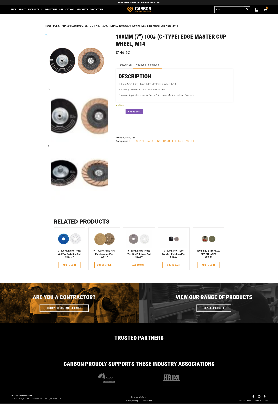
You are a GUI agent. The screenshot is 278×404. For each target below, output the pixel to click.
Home (48, 26)
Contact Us (96, 9)
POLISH (57, 26)
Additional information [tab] (147, 64)
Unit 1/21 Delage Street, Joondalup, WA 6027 (28, 398)
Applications (66, 9)
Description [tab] (126, 64)
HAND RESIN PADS (73, 26)
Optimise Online (145, 400)
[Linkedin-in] (265, 396)
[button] (76, 35)
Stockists (82, 9)
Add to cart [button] (69, 265)
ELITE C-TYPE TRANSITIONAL (101, 26)
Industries (51, 9)
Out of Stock (104, 265)
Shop (14, 9)
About (22, 9)
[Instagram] (259, 396)
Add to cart (134, 111)
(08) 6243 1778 (55, 398)
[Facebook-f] (253, 396)
